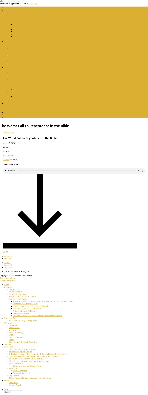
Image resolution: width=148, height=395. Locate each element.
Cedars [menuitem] (11, 339)
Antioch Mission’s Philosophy (25, 34)
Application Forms (16, 86)
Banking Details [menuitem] (15, 385)
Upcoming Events (11, 41)
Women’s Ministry (16, 55)
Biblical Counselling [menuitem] (21, 313)
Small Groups (14, 51)
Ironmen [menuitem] (12, 330)
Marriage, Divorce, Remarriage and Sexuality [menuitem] (31, 306)
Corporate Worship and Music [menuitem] (25, 304)
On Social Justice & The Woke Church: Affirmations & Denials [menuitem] (37, 316)
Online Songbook (20, 94)
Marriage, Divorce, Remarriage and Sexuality (31, 29)
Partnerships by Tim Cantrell (20, 75)
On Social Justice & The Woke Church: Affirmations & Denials (37, 39)
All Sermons (9, 133)
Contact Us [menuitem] (8, 380)
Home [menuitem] (6, 284)
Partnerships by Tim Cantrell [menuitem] (20, 351)
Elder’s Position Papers (18, 22)
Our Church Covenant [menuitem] (17, 294)
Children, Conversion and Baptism (27, 31)
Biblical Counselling (21, 36)
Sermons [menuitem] (8, 344)
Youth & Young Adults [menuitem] (17, 337)
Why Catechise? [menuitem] (15, 375)
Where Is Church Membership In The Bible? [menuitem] (26, 359)
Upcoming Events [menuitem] (11, 318)
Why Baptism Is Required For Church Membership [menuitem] (29, 361)
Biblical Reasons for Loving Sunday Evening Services (30, 101)
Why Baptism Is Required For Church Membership (29, 84)
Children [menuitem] (12, 335)
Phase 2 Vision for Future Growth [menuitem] (22, 296)
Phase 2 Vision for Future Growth (22, 19)
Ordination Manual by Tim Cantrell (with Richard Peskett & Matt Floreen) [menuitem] (38, 354)
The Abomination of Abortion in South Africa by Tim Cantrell (33, 79)
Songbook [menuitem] (13, 368)
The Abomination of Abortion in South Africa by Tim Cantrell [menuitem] (33, 356)
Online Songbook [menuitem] (20, 371)
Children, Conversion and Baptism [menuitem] (27, 308)
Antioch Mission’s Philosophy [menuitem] (25, 311)
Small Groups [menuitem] (14, 327)
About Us (8, 10)
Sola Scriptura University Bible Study (23, 65)
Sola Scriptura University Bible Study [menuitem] (23, 342)
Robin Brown (8, 155)
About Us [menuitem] (8, 287)
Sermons (8, 67)
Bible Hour (13, 48)
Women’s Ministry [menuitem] (16, 332)
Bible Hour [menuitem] (13, 325)
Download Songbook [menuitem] (21, 373)
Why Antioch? (14, 12)
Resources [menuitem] (8, 347)
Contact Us (8, 103)
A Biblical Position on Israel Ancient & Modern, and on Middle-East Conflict (43, 24)
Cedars (11, 63)
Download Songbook (21, 96)
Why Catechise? (15, 98)
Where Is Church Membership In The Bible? (26, 82)
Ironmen (12, 53)
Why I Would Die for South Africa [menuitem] (22, 349)
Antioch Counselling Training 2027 (23, 43)
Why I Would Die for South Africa (22, 72)
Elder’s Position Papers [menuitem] (18, 299)
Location (7, 258)
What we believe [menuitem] (15, 292)
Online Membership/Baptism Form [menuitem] (27, 366)
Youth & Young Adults (17, 60)
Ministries (8, 46)
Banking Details (15, 108)
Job (9, 147)
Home (6, 8)
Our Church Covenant (17, 17)
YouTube (8, 117)
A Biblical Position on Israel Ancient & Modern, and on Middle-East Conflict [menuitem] (43, 301)
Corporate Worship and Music (25, 27)
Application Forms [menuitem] (16, 363)
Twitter (7, 112)
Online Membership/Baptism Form (27, 89)
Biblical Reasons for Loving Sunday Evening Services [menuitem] (30, 378)
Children (12, 58)
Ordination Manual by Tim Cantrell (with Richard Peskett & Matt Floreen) (38, 77)
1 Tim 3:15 (32, 3)
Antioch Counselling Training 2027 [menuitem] (23, 320)
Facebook (8, 115)
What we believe (15, 15)
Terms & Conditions (8, 278)
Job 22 (5, 252)
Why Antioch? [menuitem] (14, 289)
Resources (8, 70)
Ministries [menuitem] (8, 323)
